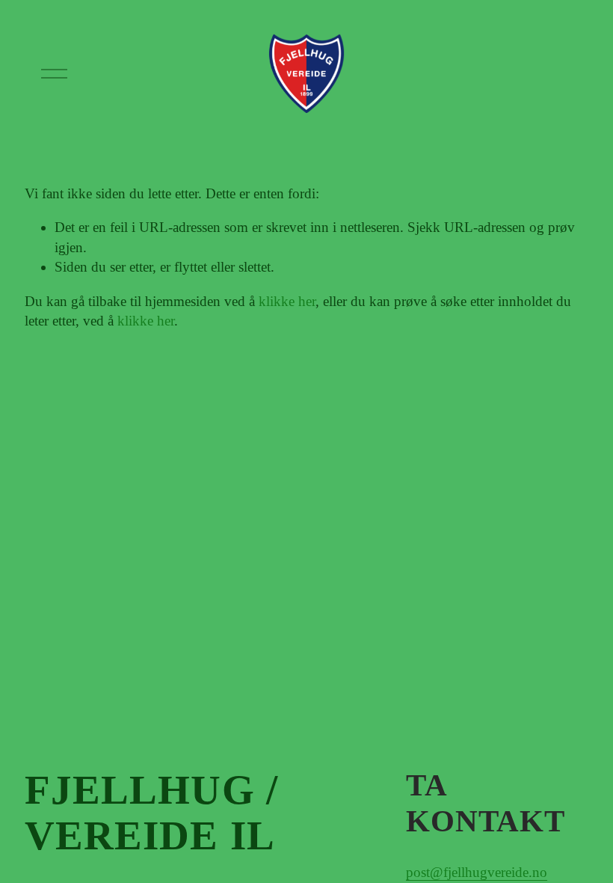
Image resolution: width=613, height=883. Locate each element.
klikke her (287, 301)
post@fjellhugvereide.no (476, 872)
